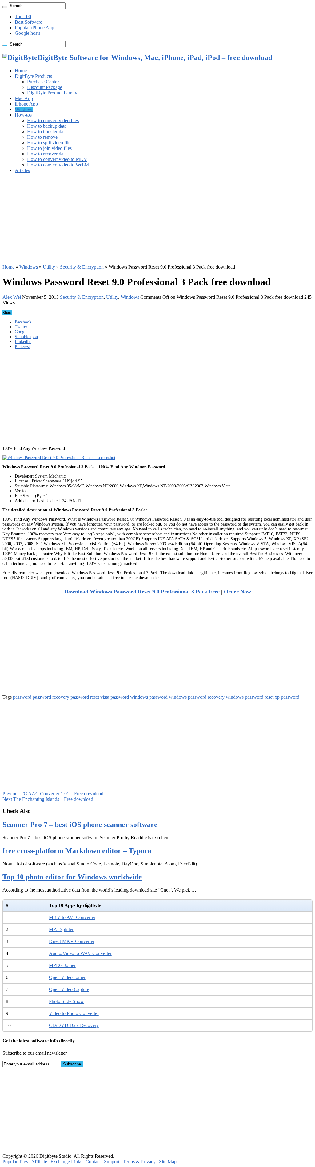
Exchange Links (66, 1161)
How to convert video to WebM (58, 164)
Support (111, 1161)
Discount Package (44, 87)
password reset (84, 697)
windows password (149, 697)
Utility (49, 267)
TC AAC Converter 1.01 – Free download (52, 793)
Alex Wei (12, 297)
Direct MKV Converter (71, 941)
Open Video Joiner (67, 977)
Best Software (28, 22)
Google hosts (27, 33)
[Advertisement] (157, 221)
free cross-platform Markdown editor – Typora (76, 851)
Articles (22, 170)
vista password (114, 697)
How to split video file (48, 142)
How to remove (42, 137)
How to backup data (46, 126)
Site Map (168, 1161)
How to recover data (47, 153)
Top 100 (23, 16)
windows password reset (249, 697)
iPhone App (26, 103)
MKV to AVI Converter (72, 917)
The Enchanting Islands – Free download (47, 799)
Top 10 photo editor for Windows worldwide (72, 877)
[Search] (4, 7)
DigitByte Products (33, 76)
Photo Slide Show (66, 1001)
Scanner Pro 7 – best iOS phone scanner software (80, 825)
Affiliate (39, 1161)
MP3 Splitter (61, 929)
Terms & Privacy (139, 1161)
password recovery (51, 697)
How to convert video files (53, 120)
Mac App (24, 98)
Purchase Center (43, 81)
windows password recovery (197, 697)
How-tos (23, 115)
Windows (24, 109)
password (22, 697)
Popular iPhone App (34, 27)
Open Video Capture (69, 989)
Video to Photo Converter (74, 1013)
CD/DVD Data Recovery (74, 1025)
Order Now (237, 592)
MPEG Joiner (62, 965)
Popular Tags (15, 1161)
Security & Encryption (82, 267)
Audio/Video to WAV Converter (80, 953)
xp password (287, 697)
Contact (93, 1161)
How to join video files (49, 148)
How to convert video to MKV (57, 159)
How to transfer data (47, 131)
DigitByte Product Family (52, 92)
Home (21, 70)
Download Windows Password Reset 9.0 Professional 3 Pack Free (142, 592)
